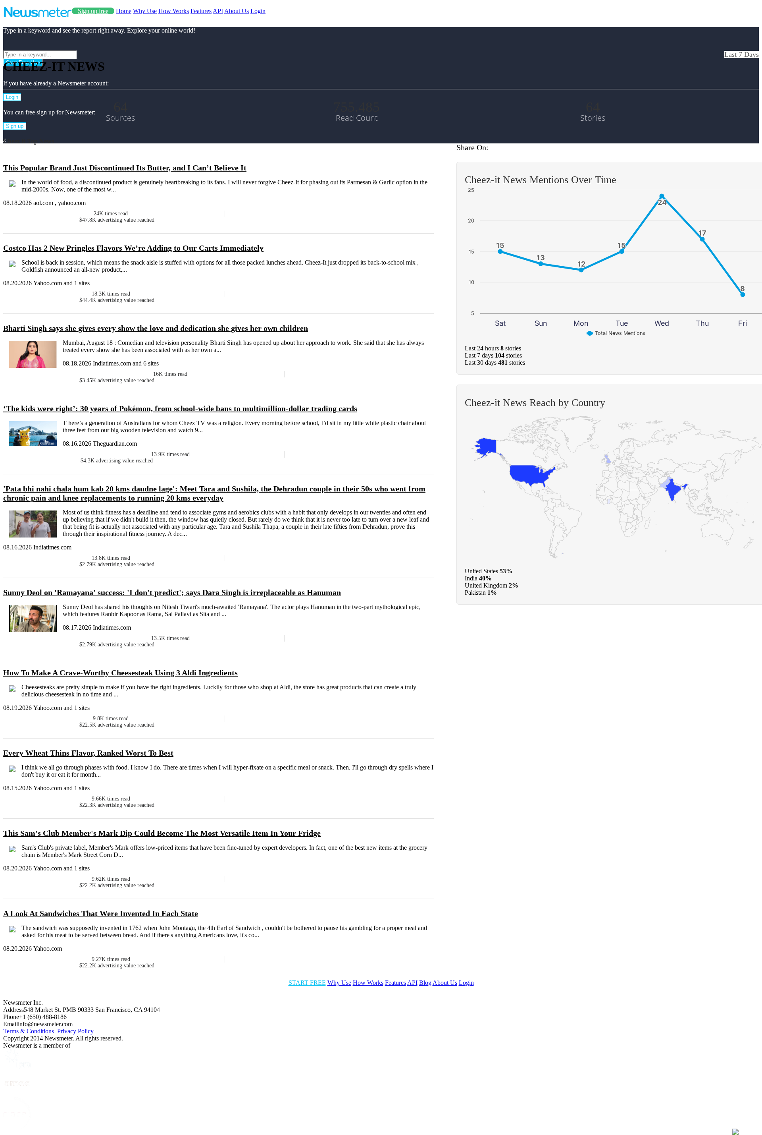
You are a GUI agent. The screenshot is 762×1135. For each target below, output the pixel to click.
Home (123, 11)
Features (201, 11)
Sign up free (93, 11)
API (218, 11)
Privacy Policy (75, 1031)
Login (258, 11)
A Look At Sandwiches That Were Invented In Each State (100, 913)
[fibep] (17, 1128)
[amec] (17, 1093)
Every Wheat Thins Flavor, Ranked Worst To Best (88, 752)
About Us (236, 11)
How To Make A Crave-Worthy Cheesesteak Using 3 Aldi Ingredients (120, 672)
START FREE (307, 982)
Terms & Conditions (28, 1031)
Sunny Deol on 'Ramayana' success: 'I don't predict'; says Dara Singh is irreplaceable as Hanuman (172, 592)
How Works (173, 11)
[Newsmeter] (37, 15)
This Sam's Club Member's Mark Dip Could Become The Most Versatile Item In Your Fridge (162, 833)
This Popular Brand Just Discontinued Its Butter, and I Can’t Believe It (124, 167)
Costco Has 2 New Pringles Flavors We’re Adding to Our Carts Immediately (133, 248)
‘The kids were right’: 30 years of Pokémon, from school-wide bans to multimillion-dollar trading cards (180, 408)
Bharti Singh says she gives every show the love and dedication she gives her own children (155, 328)
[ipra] (17, 1066)
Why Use (145, 11)
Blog (425, 982)
